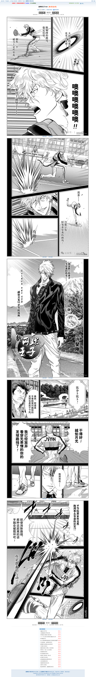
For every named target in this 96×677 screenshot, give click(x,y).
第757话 (45, 631)
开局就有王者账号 (44, 634)
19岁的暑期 (42, 661)
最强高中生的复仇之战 (45, 644)
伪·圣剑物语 (42, 653)
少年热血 (11, 1)
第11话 (49, 655)
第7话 (44, 638)
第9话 (45, 664)
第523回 (49, 634)
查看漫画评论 (71, 3)
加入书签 (77, 3)
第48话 (51, 644)
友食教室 (42, 651)
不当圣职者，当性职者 (45, 642)
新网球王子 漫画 (21, 1)
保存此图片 (50, 136)
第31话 (50, 659)
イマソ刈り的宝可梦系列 (45, 636)
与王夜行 (42, 646)
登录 (92, 1)
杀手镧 (41, 638)
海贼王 (41, 631)
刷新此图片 (44, 136)
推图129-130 (53, 636)
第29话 (45, 651)
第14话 (47, 662)
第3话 (46, 661)
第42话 (52, 666)
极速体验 (56, 9)
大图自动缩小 (49, 9)
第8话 (50, 649)
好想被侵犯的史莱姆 (44, 659)
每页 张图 (41, 9)
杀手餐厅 (42, 657)
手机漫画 (7, 1)
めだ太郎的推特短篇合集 (45, 640)
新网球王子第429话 (30, 1)
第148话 (46, 657)
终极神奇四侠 (43, 662)
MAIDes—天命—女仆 (44, 649)
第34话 (47, 653)
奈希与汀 (42, 664)
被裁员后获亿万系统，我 (45, 647)
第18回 (52, 647)
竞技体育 (15, 1)
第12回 (48, 632)
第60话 (45, 646)
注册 (94, 1)
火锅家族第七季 (43, 632)
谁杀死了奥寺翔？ (44, 655)
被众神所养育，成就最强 (45, 666)
